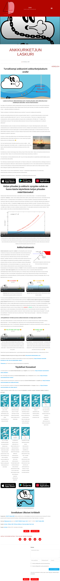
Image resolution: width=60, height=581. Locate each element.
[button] (51, 8)
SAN (30, 7)
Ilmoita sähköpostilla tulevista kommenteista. (41, 563)
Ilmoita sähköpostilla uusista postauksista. (40, 566)
